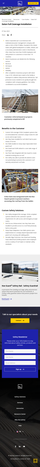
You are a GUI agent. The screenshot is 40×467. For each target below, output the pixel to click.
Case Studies (25, 19)
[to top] (35, 461)
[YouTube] (24, 446)
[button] (3, 3)
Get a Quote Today (33, 3)
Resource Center (7, 19)
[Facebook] (11, 35)
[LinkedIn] (8, 35)
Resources (16, 19)
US (20, 431)
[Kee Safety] (20, 3)
